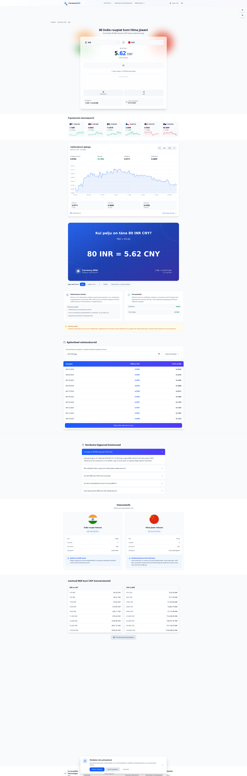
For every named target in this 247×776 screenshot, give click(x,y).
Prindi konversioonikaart (125, 637)
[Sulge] (162, 765)
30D (164, 148)
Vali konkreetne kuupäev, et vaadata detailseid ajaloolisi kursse (86, 349)
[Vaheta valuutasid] (123, 42)
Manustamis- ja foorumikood (120, 284)
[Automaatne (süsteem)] (242, 15)
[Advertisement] (123, 13)
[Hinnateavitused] (182, 3)
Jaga (82, 284)
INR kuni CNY (62, 22)
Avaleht (53, 22)
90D (169, 148)
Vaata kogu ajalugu (168, 213)
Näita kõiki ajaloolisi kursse (123, 425)
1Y (174, 148)
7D (159, 148)
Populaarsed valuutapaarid (123, 3)
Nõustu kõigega (97, 769)
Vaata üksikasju (171, 354)
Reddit (105, 284)
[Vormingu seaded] (242, 10)
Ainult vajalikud (113, 769)
